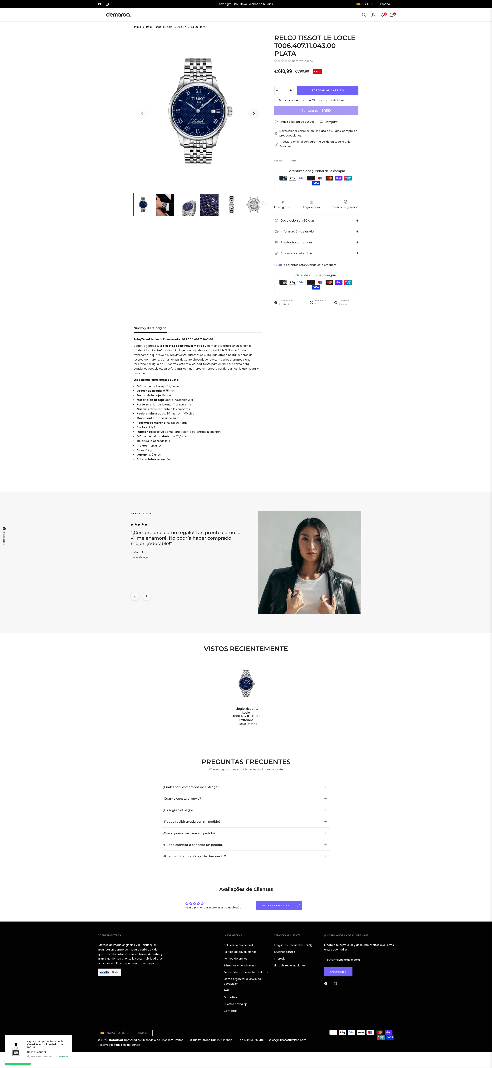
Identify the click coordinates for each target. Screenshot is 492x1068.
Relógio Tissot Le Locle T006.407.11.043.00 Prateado (246, 714)
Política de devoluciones (240, 952)
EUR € (365, 4)
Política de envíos (235, 958)
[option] (198, 111)
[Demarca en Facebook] (326, 983)
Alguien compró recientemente (45, 1044)
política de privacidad (238, 945)
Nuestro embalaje (236, 1004)
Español (385, 4)
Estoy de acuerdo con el (311, 100)
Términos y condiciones (328, 100)
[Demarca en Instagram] (336, 983)
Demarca (116, 1040)
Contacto (230, 1011)
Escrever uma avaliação (282, 905)
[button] (364, 15)
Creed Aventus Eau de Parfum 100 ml (45, 1046)
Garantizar (231, 997)
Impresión (280, 958)
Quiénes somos (284, 952)
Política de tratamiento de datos (246, 972)
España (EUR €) (115, 1033)
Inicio (137, 27)
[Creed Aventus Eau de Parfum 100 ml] (14, 1049)
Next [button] (254, 113)
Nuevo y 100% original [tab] (150, 328)
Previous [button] (142, 113)
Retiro (227, 990)
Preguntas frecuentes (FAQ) (293, 945)
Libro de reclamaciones (289, 965)
